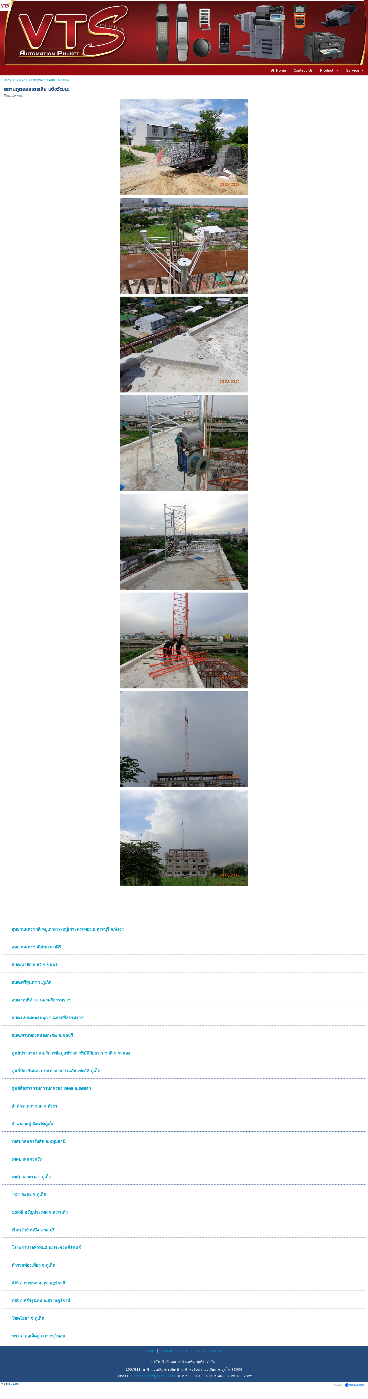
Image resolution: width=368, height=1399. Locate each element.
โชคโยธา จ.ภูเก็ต (28, 1318)
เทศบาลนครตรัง (27, 1159)
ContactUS (170, 1351)
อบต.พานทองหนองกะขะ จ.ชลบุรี (42, 1035)
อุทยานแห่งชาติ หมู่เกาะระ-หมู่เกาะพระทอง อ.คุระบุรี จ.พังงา (68, 929)
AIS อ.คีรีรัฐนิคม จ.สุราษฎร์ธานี (41, 1300)
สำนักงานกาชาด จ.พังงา (34, 1106)
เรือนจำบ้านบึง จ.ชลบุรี (33, 1229)
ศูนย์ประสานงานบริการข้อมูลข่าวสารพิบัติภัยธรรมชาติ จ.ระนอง (71, 1053)
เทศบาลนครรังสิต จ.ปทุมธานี (39, 1141)
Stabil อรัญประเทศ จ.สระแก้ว (40, 1212)
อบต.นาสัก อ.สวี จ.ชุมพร (35, 964)
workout (17, 95)
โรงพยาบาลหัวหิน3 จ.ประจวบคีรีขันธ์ (46, 1247)
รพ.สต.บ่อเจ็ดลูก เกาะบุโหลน (38, 1336)
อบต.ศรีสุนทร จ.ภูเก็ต (32, 982)
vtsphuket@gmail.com (156, 1376)
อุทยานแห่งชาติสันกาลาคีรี (36, 947)
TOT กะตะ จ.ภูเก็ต (29, 1194)
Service (20, 80)
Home (8, 80)
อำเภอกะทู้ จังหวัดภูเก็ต (33, 1123)
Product (193, 1351)
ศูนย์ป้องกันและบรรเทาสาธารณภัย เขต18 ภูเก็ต (56, 1070)
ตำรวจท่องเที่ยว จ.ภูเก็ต (33, 1265)
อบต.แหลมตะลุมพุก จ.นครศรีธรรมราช (48, 1017)
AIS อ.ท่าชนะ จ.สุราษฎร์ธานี (38, 1283)
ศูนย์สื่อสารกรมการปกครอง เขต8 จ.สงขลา (51, 1088)
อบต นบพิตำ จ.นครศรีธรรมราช (41, 1000)
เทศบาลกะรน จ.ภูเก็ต (31, 1176)
